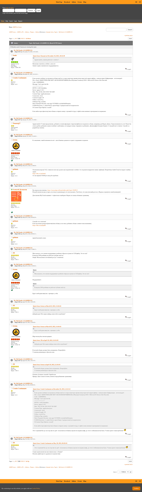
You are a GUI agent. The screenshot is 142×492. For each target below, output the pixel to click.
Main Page (59, 2)
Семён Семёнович (19, 78)
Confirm (136, 488)
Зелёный (48, 32)
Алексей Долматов (20, 189)
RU (136, 2)
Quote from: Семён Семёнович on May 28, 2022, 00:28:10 (50, 443)
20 (22, 38)
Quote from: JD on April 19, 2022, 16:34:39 (45, 340)
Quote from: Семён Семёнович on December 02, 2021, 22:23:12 (51, 389)
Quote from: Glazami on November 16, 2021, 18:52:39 (49, 56)
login (7, 7)
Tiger (55, 32)
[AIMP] (12, 160)
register (12, 7)
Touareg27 (16, 123)
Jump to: (115, 472)
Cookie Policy (36, 488)
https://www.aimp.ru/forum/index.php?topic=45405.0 (62, 190)
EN (140, 2)
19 (21, 38)
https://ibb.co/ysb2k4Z (39, 173)
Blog (84, 2)
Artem (15, 140)
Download (67, 2)
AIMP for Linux (17, 27)
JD (14, 253)
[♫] (12, 212)
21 (24, 38)
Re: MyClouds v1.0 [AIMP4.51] (23, 50)
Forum (80, 2)
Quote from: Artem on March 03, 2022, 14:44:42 (47, 306)
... (14, 38)
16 (15, 38)
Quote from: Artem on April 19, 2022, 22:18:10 (46, 364)
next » (131, 35)
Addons (74, 2)
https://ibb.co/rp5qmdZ (39, 225)
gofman (15, 169)
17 (17, 38)
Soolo (52, 32)
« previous (127, 35)
